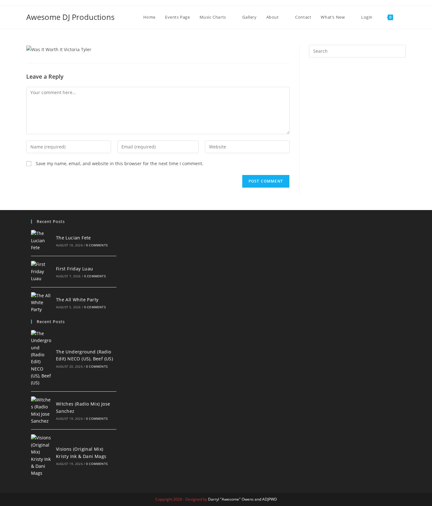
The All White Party (77, 300)
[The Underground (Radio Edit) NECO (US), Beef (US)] (41, 358)
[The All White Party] (41, 302)
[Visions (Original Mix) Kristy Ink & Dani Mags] (41, 455)
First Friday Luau (74, 269)
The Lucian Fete (73, 238)
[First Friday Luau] (41, 271)
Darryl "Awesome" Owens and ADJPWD (242, 499)
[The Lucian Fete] (41, 240)
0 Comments (97, 245)
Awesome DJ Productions (70, 17)
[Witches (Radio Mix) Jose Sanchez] (41, 410)
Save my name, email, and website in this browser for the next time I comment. (119, 163)
